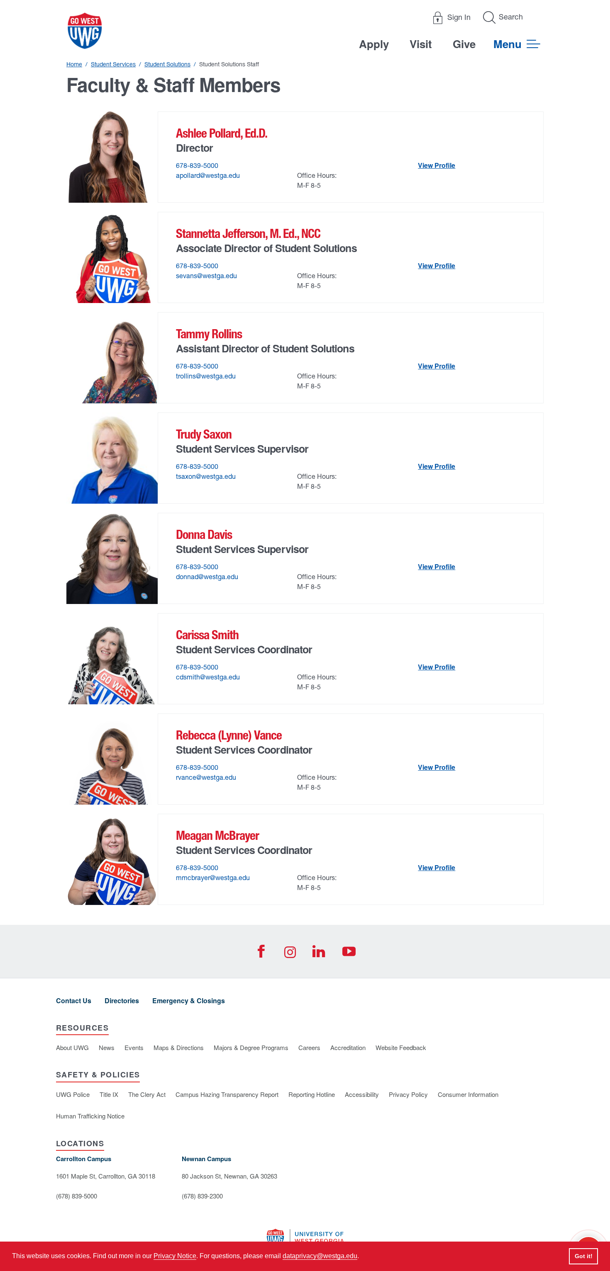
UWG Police (73, 1094)
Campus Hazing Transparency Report (227, 1094)
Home (74, 64)
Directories (122, 1000)
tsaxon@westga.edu (206, 476)
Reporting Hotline (311, 1094)
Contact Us (73, 1000)
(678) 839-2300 (202, 1195)
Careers (309, 1047)
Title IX (109, 1094)
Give (464, 43)
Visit (421, 43)
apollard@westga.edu (208, 175)
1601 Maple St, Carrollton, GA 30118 (105, 1176)
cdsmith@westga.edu (208, 677)
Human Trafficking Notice (90, 1115)
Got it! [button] (584, 1256)
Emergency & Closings (188, 1000)
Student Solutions (167, 64)
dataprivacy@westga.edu (320, 1255)
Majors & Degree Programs (251, 1047)
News (107, 1047)
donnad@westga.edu (207, 576)
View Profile (436, 165)
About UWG (72, 1047)
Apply (374, 43)
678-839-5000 (197, 165)
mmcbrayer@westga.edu (213, 877)
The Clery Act (147, 1094)
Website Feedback (401, 1047)
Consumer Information (468, 1094)
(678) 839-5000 (76, 1195)
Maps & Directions (179, 1047)
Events (134, 1047)
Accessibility (362, 1094)
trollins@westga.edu (206, 376)
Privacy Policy (408, 1094)
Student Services (113, 64)
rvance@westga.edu (206, 777)
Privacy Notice (175, 1255)
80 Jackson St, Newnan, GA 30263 (229, 1176)
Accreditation (348, 1047)
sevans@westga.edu (206, 275)
